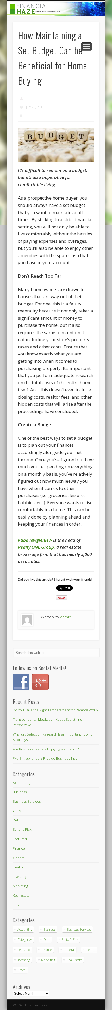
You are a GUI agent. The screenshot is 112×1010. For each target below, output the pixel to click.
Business (20, 792)
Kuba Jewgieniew (35, 540)
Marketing (20, 886)
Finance (31, 115)
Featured (20, 838)
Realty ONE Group (36, 547)
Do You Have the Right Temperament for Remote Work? (55, 710)
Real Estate (46, 115)
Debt (16, 820)
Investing (19, 876)
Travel (17, 904)
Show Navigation (86, 46)
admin (30, 98)
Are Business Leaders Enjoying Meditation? (46, 749)
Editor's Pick (22, 829)
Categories (21, 810)
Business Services (27, 801)
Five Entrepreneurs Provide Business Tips (45, 758)
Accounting (21, 782)
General (19, 857)
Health (18, 867)
